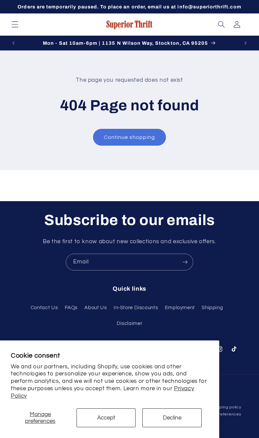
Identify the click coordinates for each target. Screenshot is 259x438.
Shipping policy (225, 407)
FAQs (71, 307)
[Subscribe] (185, 262)
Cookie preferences (221, 414)
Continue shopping (129, 137)
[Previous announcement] (13, 43)
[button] (15, 24)
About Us (95, 307)
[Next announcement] (245, 43)
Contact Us (44, 307)
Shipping (212, 307)
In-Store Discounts (136, 307)
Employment (180, 307)
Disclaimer (129, 323)
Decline (172, 418)
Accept (106, 418)
